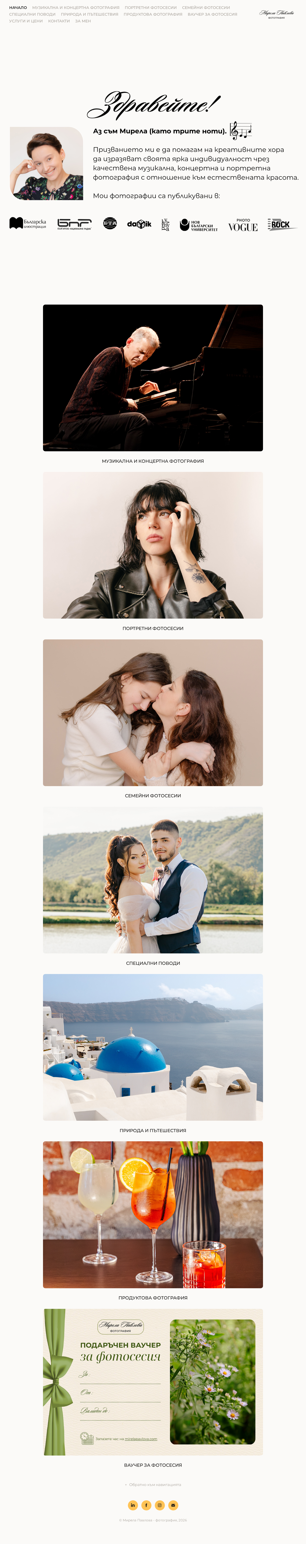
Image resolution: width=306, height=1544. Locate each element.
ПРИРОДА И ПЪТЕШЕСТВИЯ (89, 14)
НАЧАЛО (18, 8)
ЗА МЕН (83, 21)
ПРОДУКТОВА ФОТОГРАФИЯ (153, 14)
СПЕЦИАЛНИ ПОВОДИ (32, 14)
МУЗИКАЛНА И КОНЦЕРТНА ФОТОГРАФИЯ (75, 8)
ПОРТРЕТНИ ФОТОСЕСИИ (151, 8)
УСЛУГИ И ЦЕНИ (26, 21)
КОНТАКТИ (59, 21)
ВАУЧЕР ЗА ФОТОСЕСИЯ (212, 14)
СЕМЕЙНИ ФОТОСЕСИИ (206, 8)
